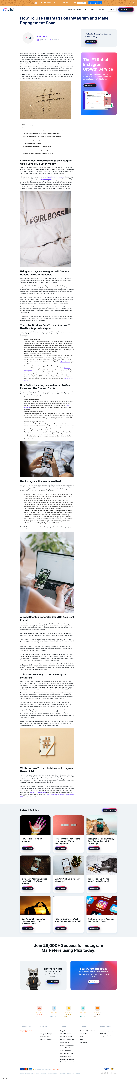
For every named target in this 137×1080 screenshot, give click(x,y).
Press (81, 1039)
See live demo (53, 982)
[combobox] (4, 1078)
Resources (101, 9)
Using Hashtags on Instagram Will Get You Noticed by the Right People (41, 133)
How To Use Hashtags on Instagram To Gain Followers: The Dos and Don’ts (42, 140)
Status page (83, 1042)
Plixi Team (42, 36)
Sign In (112, 9)
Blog (81, 1036)
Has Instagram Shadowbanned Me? (32, 143)
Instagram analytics (46, 1039)
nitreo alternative (65, 1034)
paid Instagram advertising (56, 177)
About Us (92, 9)
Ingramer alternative (66, 1036)
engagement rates (46, 179)
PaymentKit (56, 1069)
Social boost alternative (67, 1059)
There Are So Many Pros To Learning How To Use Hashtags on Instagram (42, 136)
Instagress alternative (66, 1053)
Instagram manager (46, 1034)
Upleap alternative (65, 1042)
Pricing (79, 9)
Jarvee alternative (65, 1050)
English (2, 1078)
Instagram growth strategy (38, 792)
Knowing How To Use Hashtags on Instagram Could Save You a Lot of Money (43, 130)
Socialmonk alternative (67, 1045)
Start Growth (89, 85)
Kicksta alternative (66, 1048)
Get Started (125, 9)
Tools (85, 9)
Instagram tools (45, 1036)
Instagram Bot (44, 1031)
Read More (28, 848)
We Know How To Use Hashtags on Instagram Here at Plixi (38, 153)
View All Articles (109, 810)
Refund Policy (70, 1073)
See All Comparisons (66, 1062)
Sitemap (78, 1073)
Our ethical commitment (87, 1031)
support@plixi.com (26, 1031)
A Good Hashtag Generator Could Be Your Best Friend (37, 146)
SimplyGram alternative (67, 1031)
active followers (65, 362)
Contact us (83, 1034)
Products (71, 9)
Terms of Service (52, 1073)
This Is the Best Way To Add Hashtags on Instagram (36, 150)
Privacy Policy (62, 1073)
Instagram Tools (105, 1036)
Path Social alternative (67, 1039)
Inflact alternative (65, 1056)
